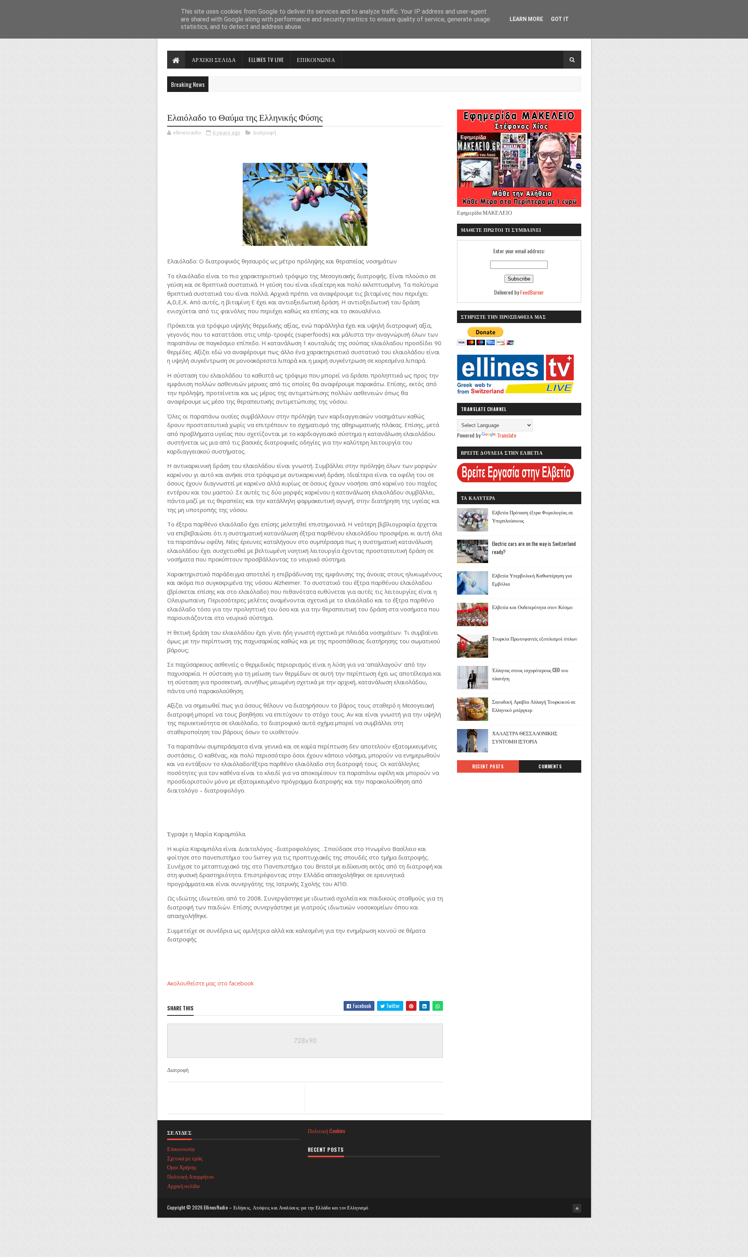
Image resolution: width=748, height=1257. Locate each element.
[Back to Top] (577, 1208)
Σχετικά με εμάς (185, 1158)
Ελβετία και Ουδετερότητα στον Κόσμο (532, 607)
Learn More (526, 19)
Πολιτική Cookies (326, 1130)
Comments (549, 766)
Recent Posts (487, 766)
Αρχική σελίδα (183, 1185)
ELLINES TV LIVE (266, 59)
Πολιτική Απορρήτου (190, 1176)
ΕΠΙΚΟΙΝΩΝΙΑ (316, 59)
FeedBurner (532, 292)
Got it (560, 19)
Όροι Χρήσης (182, 1167)
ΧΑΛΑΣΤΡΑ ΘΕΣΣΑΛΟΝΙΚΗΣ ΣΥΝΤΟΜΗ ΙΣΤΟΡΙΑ (524, 737)
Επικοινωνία (180, 1148)
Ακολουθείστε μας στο (198, 983)
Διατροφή (264, 132)
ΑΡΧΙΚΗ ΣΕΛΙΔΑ (214, 59)
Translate (506, 435)
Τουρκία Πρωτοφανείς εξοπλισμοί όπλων (534, 638)
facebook (241, 983)
